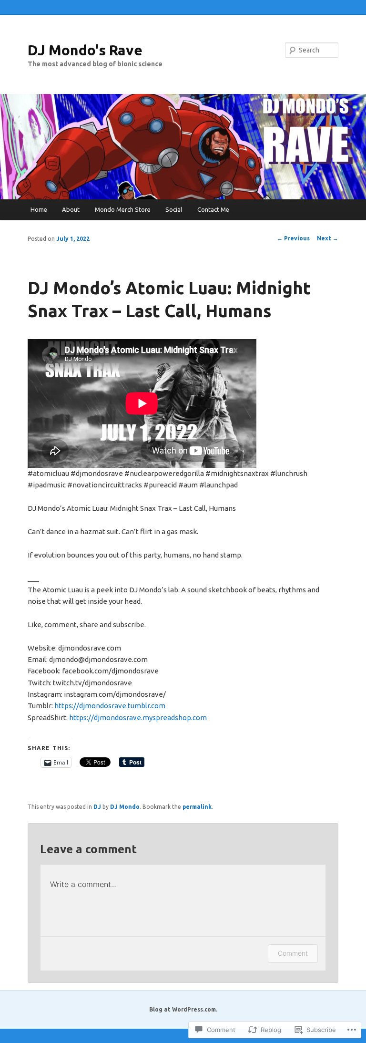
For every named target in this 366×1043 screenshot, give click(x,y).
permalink (197, 807)
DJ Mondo (125, 807)
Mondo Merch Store (123, 209)
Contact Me (213, 209)
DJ (97, 807)
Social (173, 209)
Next (327, 238)
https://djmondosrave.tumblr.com (109, 706)
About (71, 209)
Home (38, 209)
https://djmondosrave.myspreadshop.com (138, 717)
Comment (293, 953)
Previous (293, 238)
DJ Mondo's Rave (85, 50)
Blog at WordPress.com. (183, 1009)
